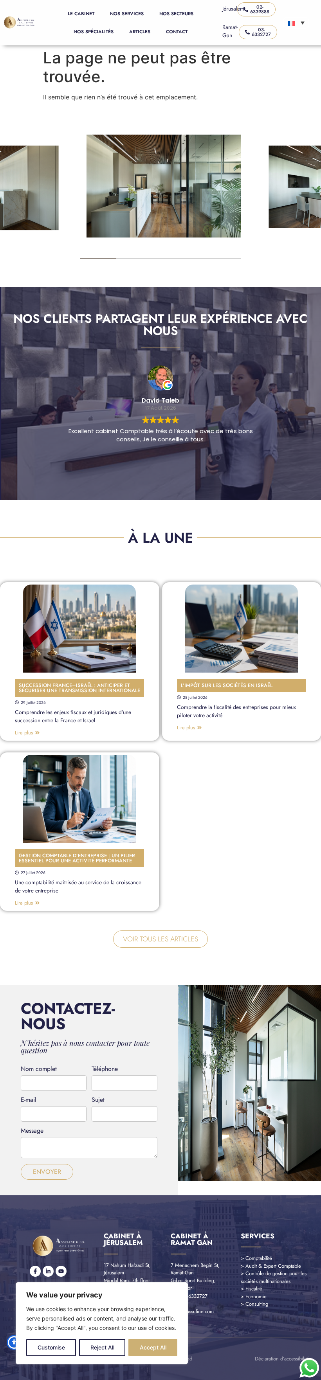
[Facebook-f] (35, 1271)
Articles (139, 31)
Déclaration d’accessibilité (282, 1358)
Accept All (153, 1347)
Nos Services (127, 13)
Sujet (98, 1100)
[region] (102, 1323)
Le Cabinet (81, 13)
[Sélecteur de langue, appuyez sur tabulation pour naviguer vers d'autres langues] (296, 23)
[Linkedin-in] (48, 1271)
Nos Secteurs (176, 13)
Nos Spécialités (94, 31)
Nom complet (39, 1069)
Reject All (102, 1347)
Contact (177, 31)
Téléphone (105, 1069)
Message (32, 1131)
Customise (51, 1347)
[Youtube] (61, 1271)
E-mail (28, 1100)
